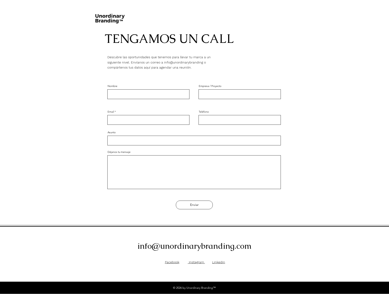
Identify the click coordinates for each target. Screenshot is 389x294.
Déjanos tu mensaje (119, 152)
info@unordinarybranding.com (195, 246)
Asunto (112, 132)
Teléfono (204, 111)
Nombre (112, 86)
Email (111, 111)
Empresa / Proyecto (210, 86)
